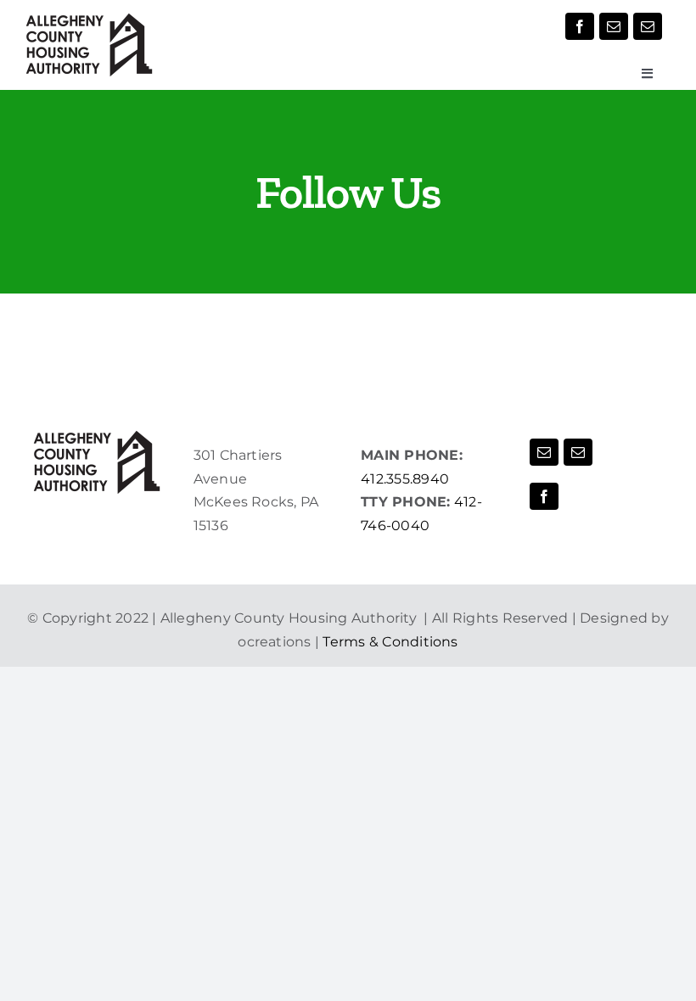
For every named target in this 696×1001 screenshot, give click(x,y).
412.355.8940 (405, 479)
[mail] (613, 26)
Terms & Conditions (390, 642)
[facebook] (579, 26)
